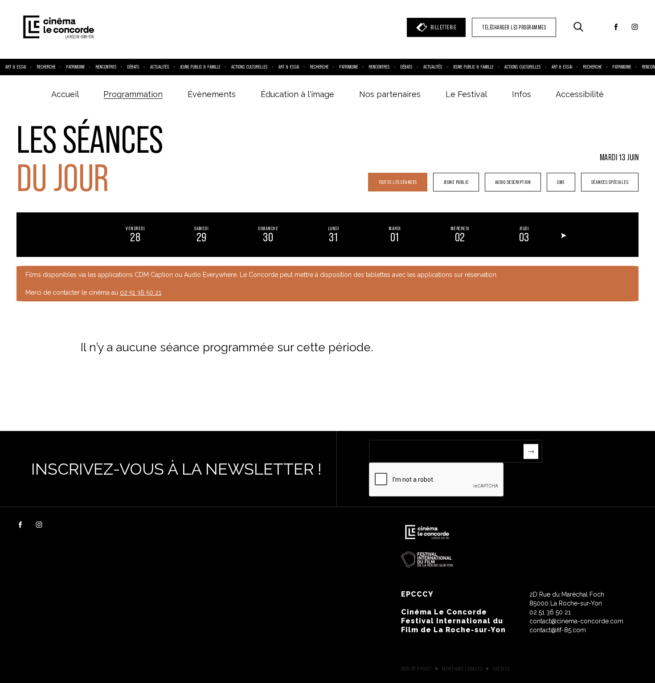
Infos (521, 94)
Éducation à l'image (297, 94)
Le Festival (466, 94)
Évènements (212, 94)
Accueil (65, 94)
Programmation (133, 94)
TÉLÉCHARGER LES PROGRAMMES (514, 27)
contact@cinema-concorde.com (576, 621)
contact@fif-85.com (557, 630)
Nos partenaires (390, 94)
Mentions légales (462, 668)
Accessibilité (580, 94)
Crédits (501, 668)
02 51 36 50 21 (140, 292)
